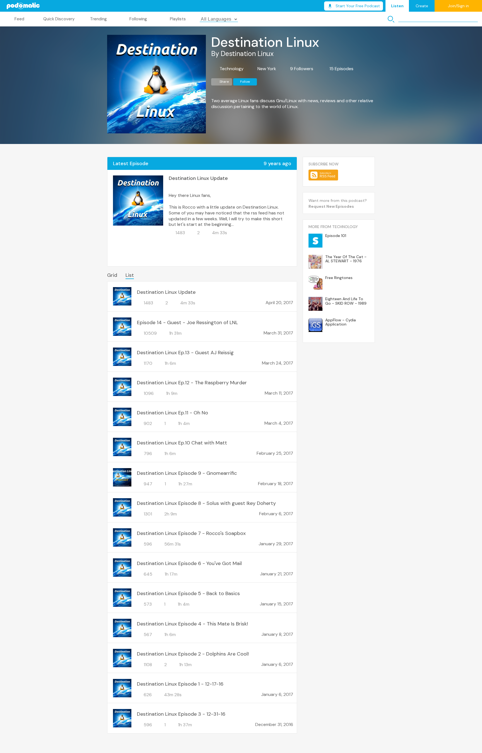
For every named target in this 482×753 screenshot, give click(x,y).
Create (422, 5)
